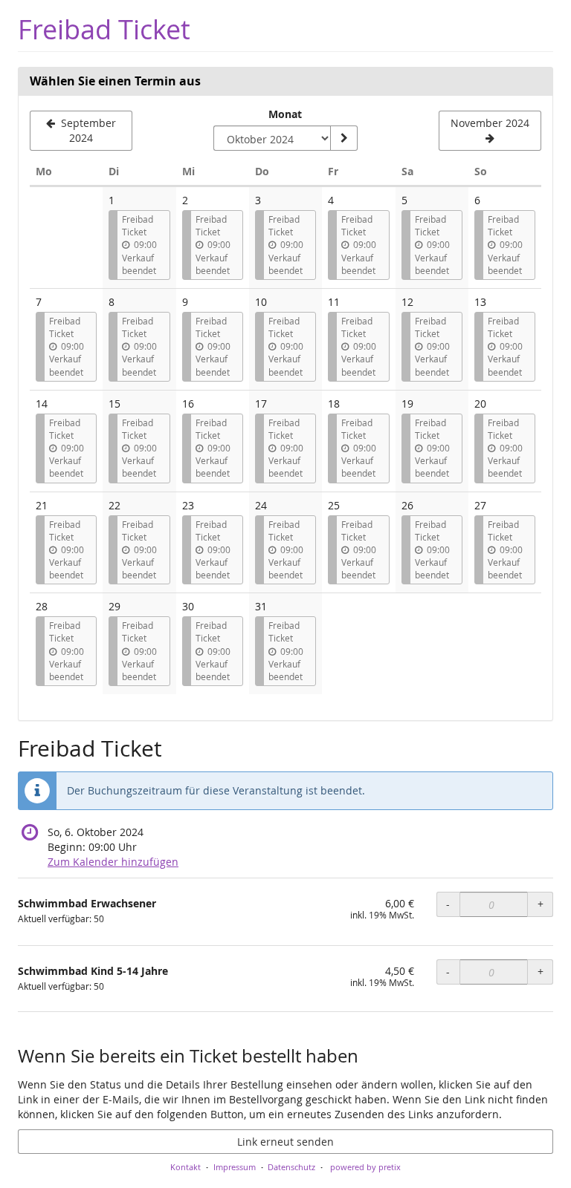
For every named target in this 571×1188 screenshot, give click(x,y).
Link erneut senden (285, 1142)
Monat (285, 114)
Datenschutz (291, 1166)
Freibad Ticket (104, 29)
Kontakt (185, 1166)
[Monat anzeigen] (343, 138)
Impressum (234, 1166)
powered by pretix (365, 1166)
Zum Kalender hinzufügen (113, 862)
